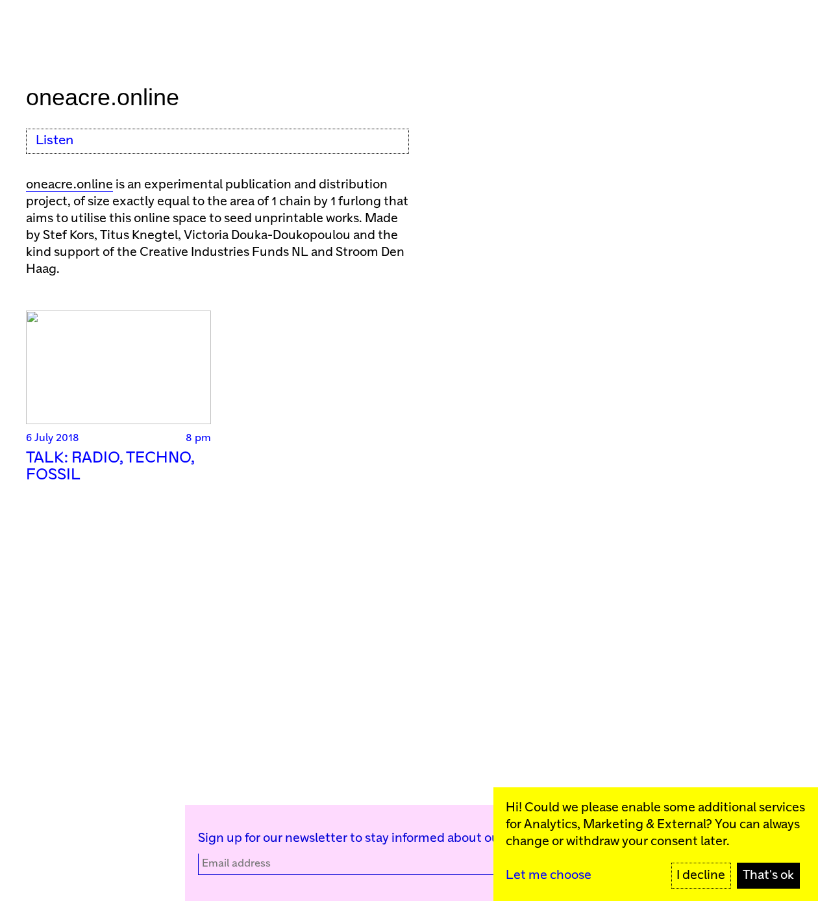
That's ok (768, 875)
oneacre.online (69, 185)
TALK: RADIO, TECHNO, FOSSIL (110, 467)
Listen (54, 140)
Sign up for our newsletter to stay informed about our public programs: (401, 838)
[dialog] (655, 844)
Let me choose (548, 875)
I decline (700, 875)
